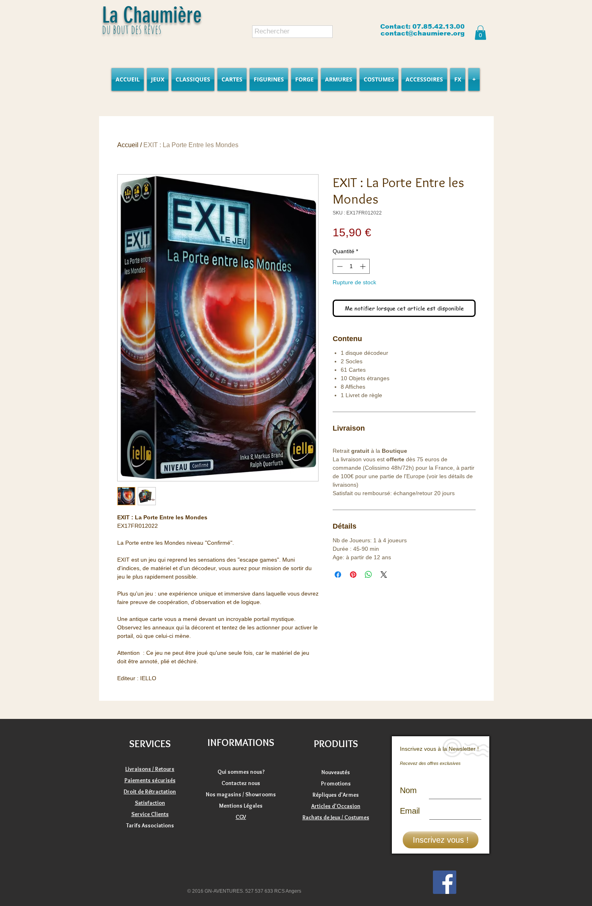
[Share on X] (384, 574)
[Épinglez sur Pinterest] (353, 574)
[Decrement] (339, 266)
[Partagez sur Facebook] (338, 574)
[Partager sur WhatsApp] (368, 574)
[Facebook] (444, 882)
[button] (480, 32)
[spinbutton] (351, 266)
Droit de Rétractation (150, 791)
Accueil (128, 145)
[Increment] (363, 266)
